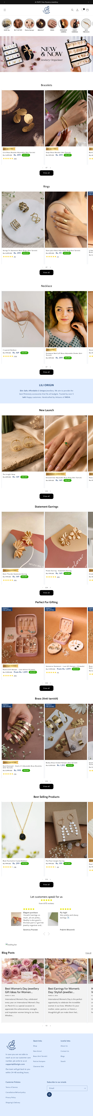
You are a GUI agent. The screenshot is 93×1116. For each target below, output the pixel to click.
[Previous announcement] (4, 2)
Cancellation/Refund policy (16, 1092)
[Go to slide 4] (44, 70)
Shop (35, 1046)
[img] (46, 900)
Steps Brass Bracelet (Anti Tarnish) (58, 152)
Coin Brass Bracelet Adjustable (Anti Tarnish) (19, 152)
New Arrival (37, 1051)
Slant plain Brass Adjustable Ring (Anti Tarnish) (63, 250)
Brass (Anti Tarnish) (40, 1056)
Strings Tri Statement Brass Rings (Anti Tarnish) (20, 250)
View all (46, 173)
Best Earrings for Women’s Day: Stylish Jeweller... (64, 990)
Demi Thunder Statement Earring (15, 574)
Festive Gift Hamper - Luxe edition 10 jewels (19, 669)
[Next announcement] (88, 2)
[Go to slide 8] (50, 70)
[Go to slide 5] (45, 70)
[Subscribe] (84, 1088)
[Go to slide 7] (48, 70)
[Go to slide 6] (47, 70)
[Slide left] (42, 167)
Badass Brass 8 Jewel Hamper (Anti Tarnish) (61, 763)
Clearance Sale (38, 1066)
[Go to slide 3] (42, 70)
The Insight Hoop (9, 474)
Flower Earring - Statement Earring (58, 571)
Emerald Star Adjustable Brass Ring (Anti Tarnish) (64, 477)
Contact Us (65, 1051)
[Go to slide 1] (39, 70)
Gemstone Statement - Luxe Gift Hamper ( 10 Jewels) (65, 666)
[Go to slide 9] (52, 70)
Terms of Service (12, 1087)
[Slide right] (50, 167)
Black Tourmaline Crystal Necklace (15, 861)
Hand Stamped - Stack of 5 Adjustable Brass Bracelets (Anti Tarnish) (22, 767)
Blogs (63, 1056)
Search (63, 1061)
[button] (4, 9)
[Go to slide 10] (53, 70)
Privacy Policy (11, 1097)
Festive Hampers (39, 1061)
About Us (64, 1046)
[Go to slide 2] (40, 70)
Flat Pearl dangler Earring (55, 861)
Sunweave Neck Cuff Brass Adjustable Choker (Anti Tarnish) (64, 354)
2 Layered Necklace (9, 350)
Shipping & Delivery (13, 1103)
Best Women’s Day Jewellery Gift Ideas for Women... (22, 990)
